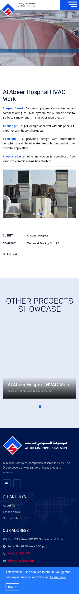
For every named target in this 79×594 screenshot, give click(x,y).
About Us (9, 505)
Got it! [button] (12, 587)
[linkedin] (7, 483)
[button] (34, 214)
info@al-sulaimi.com (20, 560)
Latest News (11, 512)
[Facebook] (17, 483)
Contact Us (10, 518)
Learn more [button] (58, 577)
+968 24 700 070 (18, 553)
